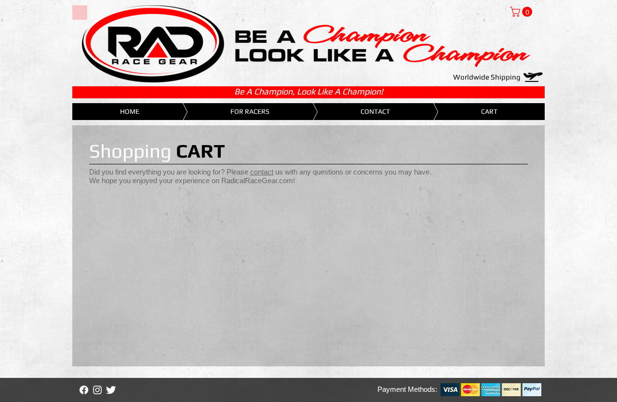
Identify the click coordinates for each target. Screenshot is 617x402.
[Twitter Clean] (111, 390)
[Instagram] (97, 390)
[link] (522, 12)
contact (261, 172)
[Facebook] (84, 390)
